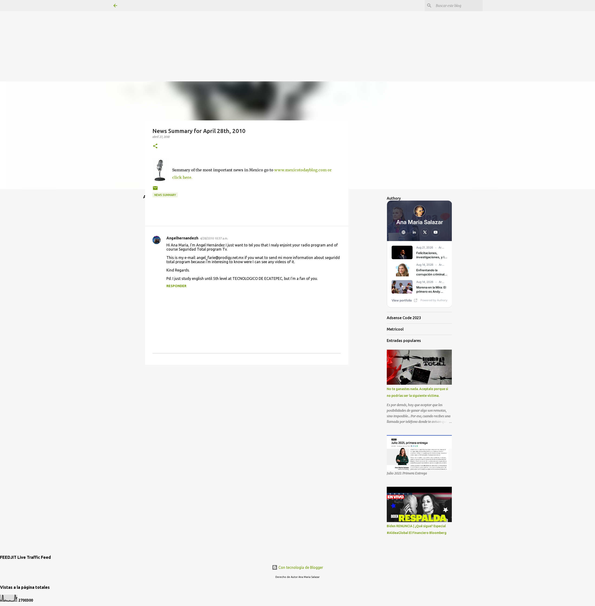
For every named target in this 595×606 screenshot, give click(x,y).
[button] (155, 146)
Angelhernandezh (182, 238)
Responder (176, 286)
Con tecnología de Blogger (300, 567)
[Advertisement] (297, 32)
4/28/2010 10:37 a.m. (214, 238)
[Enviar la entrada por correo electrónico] (155, 189)
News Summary (165, 194)
